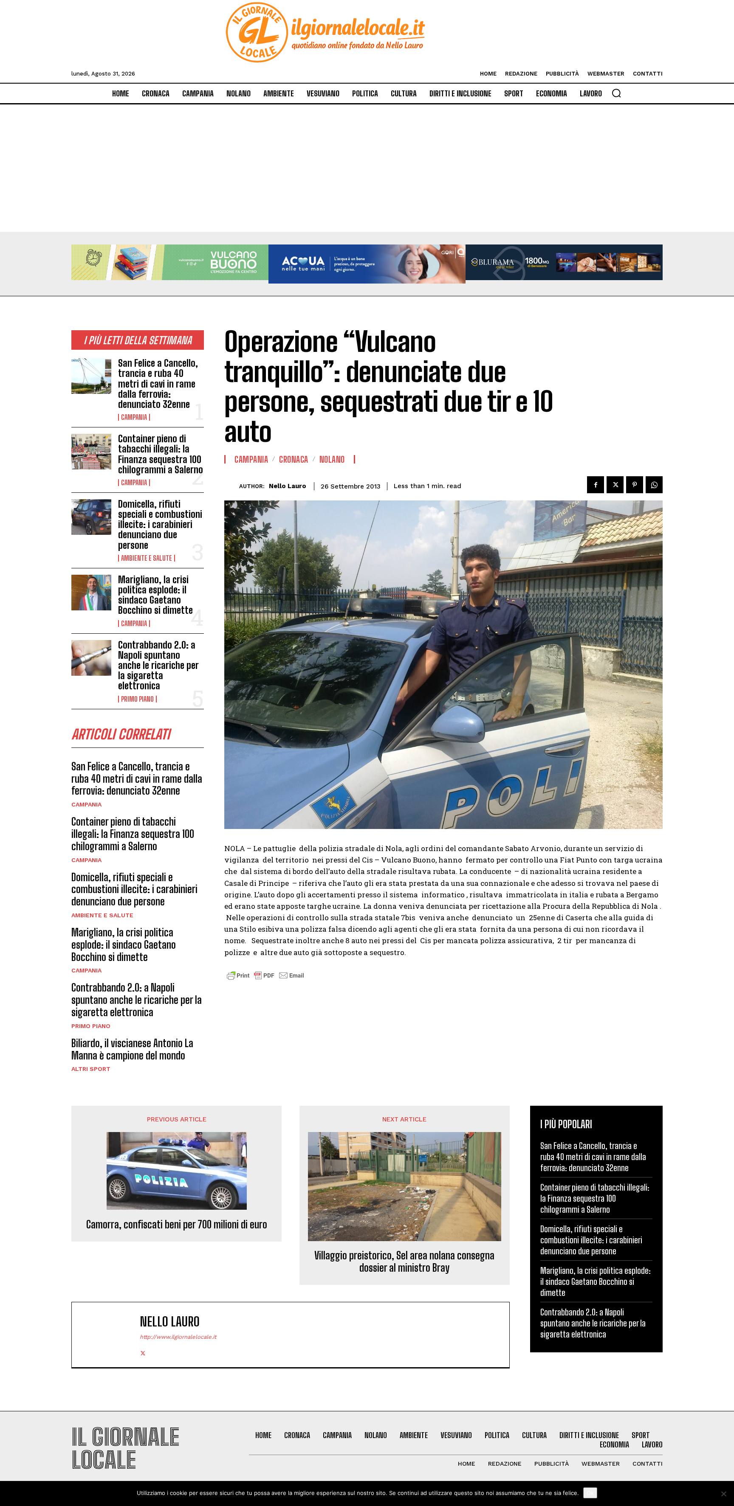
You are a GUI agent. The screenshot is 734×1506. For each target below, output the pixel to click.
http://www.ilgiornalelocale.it (178, 1337)
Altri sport (90, 1069)
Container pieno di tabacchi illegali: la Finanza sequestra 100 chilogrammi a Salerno (160, 454)
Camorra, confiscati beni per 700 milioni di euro (176, 1225)
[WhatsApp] (654, 484)
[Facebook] (595, 484)
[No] (723, 1493)
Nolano (332, 459)
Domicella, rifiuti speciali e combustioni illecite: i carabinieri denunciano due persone (160, 524)
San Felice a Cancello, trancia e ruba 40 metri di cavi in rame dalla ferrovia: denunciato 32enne (158, 383)
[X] (615, 484)
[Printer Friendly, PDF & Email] (265, 980)
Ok (590, 1492)
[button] (616, 93)
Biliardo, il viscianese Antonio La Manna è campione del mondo (132, 1049)
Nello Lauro (287, 486)
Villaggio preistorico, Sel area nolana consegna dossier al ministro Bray (404, 1262)
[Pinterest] (634, 484)
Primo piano (137, 699)
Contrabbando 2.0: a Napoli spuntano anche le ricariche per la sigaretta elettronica (158, 665)
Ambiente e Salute (146, 558)
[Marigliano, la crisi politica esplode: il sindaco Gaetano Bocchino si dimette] (91, 592)
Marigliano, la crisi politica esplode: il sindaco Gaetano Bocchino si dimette (155, 595)
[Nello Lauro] (231, 486)
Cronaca (293, 459)
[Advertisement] (367, 168)
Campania (134, 417)
